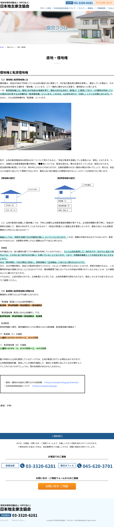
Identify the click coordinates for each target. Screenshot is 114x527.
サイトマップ (4, 520)
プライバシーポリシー (18, 520)
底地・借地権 (57, 57)
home (2, 47)
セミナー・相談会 (86, 8)
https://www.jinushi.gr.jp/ (45, 385)
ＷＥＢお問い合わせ (104, 3)
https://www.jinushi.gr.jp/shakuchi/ (62, 382)
